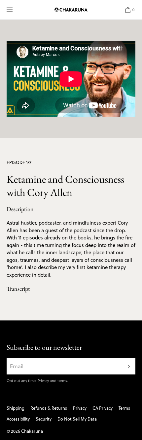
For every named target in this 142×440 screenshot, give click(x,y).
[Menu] (14, 9)
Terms (124, 408)
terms (62, 380)
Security (44, 419)
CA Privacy (102, 408)
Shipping (15, 408)
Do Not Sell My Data (77, 419)
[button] (127, 9)
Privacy (43, 380)
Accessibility (18, 419)
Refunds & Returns (48, 408)
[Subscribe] (127, 366)
